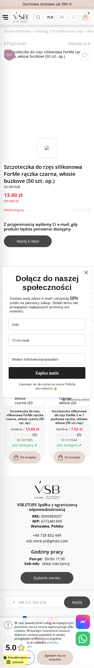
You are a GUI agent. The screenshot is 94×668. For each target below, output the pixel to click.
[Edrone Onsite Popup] (47, 334)
